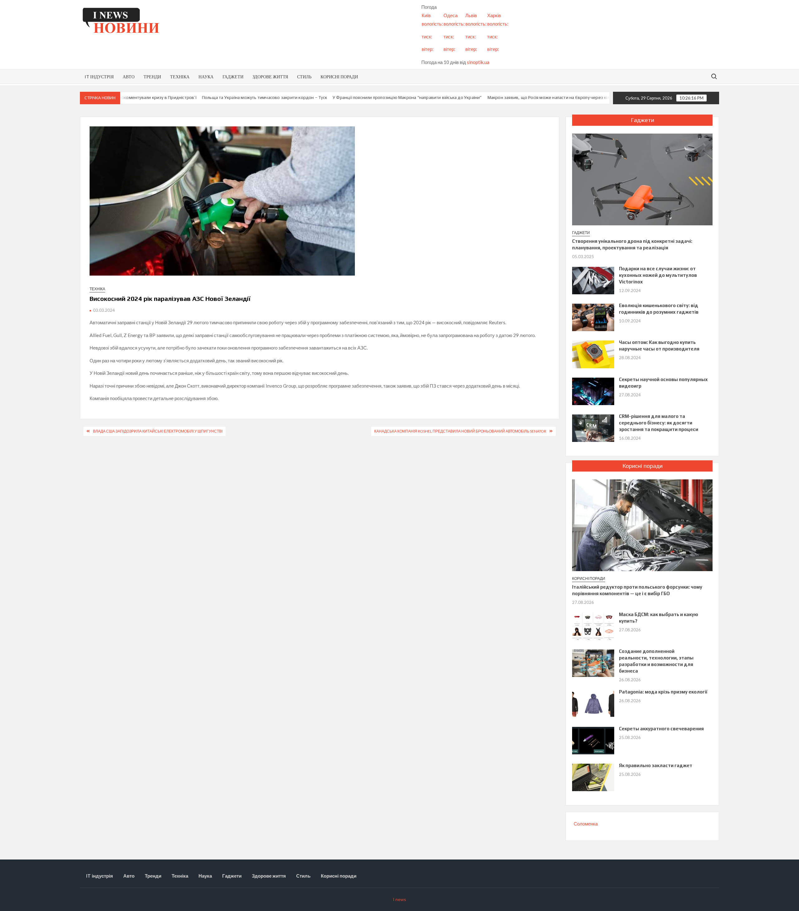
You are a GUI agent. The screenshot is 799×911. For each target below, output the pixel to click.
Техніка (179, 76)
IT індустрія (99, 76)
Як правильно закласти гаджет (655, 765)
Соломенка (586, 823)
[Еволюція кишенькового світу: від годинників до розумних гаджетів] (593, 317)
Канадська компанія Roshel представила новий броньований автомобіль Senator (460, 431)
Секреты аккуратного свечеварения (661, 728)
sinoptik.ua (478, 62)
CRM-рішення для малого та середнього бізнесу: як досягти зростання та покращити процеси (658, 423)
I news (399, 899)
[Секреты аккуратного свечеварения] (593, 740)
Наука (206, 76)
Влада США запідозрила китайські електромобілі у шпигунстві (158, 431)
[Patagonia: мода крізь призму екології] (593, 703)
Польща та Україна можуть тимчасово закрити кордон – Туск (221, 97)
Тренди (152, 76)
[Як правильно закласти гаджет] (593, 777)
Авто (129, 76)
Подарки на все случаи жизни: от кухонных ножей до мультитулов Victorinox (658, 275)
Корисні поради (339, 76)
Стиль (304, 76)
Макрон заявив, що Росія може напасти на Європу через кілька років (515, 97)
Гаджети (233, 76)
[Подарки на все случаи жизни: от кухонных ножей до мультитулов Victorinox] (593, 280)
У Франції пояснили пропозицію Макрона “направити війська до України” (364, 97)
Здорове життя (270, 76)
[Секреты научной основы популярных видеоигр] (593, 391)
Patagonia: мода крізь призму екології (663, 691)
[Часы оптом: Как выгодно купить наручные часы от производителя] (593, 353)
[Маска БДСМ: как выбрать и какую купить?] (593, 626)
